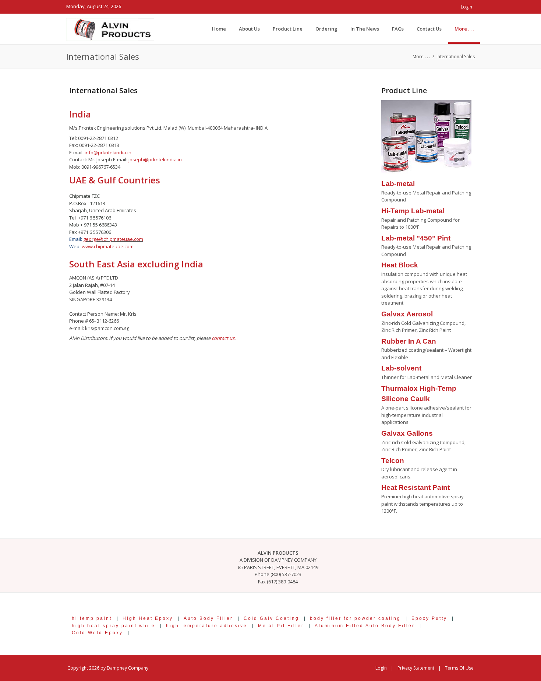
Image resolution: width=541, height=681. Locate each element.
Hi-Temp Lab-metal (413, 211)
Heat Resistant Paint (415, 487)
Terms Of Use (459, 668)
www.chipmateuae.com (108, 246)
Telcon (392, 460)
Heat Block (399, 265)
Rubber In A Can (408, 341)
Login (466, 7)
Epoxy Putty (429, 618)
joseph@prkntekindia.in (155, 159)
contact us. (224, 338)
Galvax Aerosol (407, 314)
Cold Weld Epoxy (97, 632)
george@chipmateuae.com (113, 239)
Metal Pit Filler (281, 625)
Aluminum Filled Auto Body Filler (365, 625)
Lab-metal (398, 183)
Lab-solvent (401, 368)
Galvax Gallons (407, 433)
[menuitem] (464, 28)
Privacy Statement (415, 668)
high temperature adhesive (206, 625)
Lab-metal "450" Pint (415, 238)
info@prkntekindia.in (108, 152)
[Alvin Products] (110, 28)
